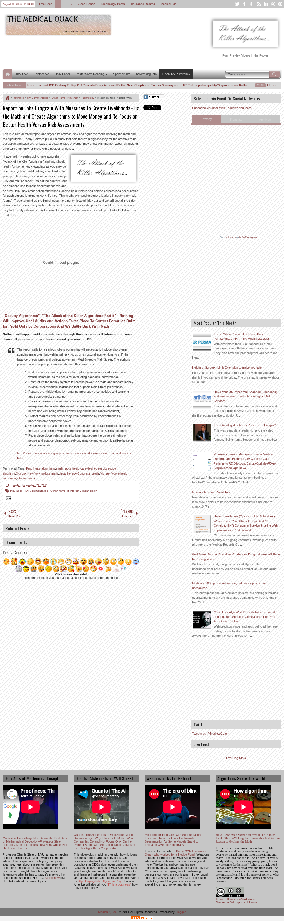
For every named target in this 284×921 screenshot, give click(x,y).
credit (95, 473)
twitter (237, 4)
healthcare (79, 468)
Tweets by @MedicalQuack (210, 733)
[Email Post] (7, 499)
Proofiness (33, 468)
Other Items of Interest (65, 490)
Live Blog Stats (236, 758)
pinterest (280, 4)
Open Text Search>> (176, 74)
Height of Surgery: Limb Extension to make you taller (227, 367)
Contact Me (41, 74)
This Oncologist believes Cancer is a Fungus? (245, 425)
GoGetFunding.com (248, 237)
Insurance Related (142, 4)
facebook (244, 4)
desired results (97, 468)
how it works (230, 237)
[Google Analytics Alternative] (142, 919)
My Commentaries (37, 490)
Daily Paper (62, 74)
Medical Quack (108, 912)
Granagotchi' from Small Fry (211, 492)
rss (258, 4)
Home (7, 74)
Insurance (17, 490)
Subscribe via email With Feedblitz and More (222, 108)
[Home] (7, 98)
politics (45, 473)
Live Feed (45, 4)
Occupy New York (28, 473)
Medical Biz (168, 4)
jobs (19, 478)
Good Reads (86, 4)
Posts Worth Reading (90, 74)
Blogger (181, 912)
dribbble (273, 4)
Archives (265, 119)
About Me (21, 74)
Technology (89, 490)
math (54, 473)
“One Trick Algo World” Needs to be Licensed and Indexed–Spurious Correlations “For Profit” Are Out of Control (245, 616)
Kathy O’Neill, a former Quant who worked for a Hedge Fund (175, 852)
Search (274, 74)
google (251, 4)
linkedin (266, 4)
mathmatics (64, 468)
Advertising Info (146, 74)
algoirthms (48, 468)
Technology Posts (113, 4)
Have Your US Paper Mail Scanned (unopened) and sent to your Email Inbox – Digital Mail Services (245, 396)
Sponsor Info (121, 74)
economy (29, 478)
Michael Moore (110, 473)
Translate (236, 119)
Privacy (207, 119)
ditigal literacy (68, 473)
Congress (84, 473)
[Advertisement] (104, 52)
